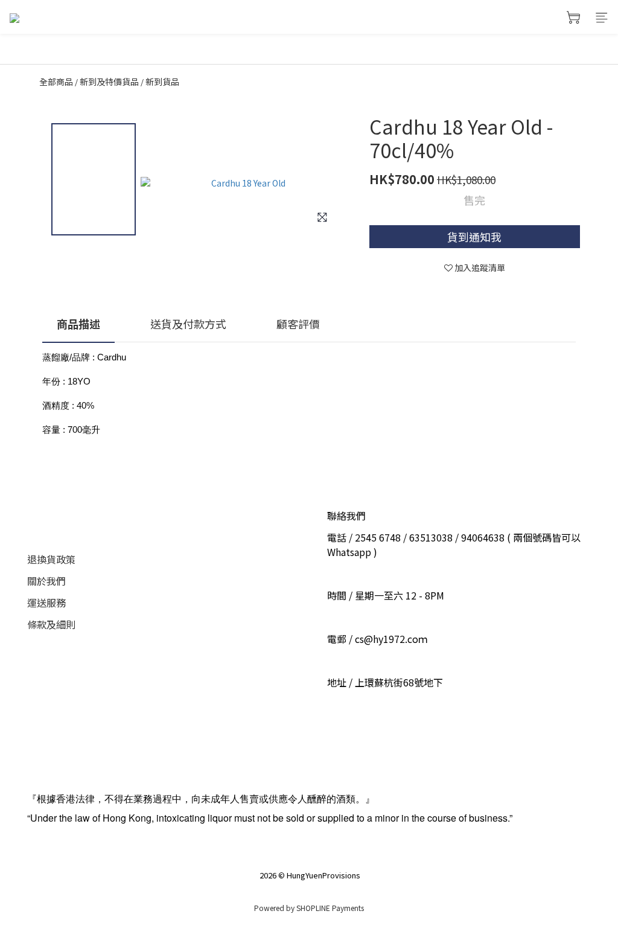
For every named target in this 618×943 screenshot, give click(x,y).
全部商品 (56, 81)
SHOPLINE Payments (330, 908)
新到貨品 (162, 81)
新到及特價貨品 (109, 81)
